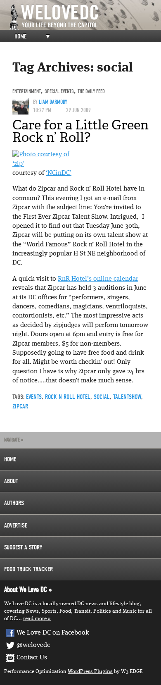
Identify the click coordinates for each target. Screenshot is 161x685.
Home (20, 36)
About (11, 481)
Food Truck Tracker (28, 569)
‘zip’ (18, 164)
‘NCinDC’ (58, 173)
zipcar (20, 406)
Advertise (15, 525)
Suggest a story (23, 547)
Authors (14, 503)
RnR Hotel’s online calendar (98, 279)
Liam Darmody (53, 101)
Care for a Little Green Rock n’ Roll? (80, 131)
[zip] (40, 154)
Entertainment (26, 91)
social (102, 397)
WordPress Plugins (90, 671)
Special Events (59, 91)
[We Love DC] (84, 17)
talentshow (127, 397)
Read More (35, 618)
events (34, 397)
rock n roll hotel (67, 397)
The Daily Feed (91, 91)
